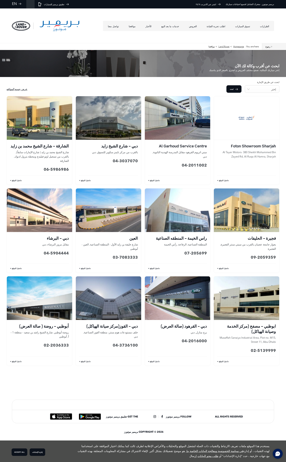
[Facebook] (162, 416)
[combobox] (262, 89)
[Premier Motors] (59, 26)
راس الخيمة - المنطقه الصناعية (181, 238)
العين (133, 238)
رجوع (267, 46)
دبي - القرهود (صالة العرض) (184, 326)
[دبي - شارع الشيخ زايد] (108, 118)
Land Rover (224, 46)
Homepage (238, 46)
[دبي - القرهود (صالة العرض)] (177, 298)
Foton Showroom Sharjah (253, 146)
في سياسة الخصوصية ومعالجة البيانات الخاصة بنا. (214, 451)
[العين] (108, 210)
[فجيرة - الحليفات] (246, 210)
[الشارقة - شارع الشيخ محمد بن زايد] (39, 118)
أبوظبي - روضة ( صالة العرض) (44, 326)
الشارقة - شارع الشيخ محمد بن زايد (40, 146)
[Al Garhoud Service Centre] (177, 118)
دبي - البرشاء (58, 238)
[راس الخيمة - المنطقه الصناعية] (177, 210)
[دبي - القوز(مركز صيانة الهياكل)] (108, 298)
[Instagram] (155, 416)
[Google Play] (90, 416)
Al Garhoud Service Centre (183, 146)
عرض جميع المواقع (17, 89)
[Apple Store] (61, 416)
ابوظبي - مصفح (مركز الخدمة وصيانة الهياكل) (251, 328)
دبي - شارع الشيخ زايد (119, 146)
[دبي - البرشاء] (39, 210)
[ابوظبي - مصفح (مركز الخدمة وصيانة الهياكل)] (246, 298)
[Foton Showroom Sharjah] (246, 118)
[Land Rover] (21, 26)
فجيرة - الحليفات (262, 238)
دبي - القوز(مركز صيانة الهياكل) (112, 326)
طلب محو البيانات (207, 456)
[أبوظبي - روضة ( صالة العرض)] (39, 298)
